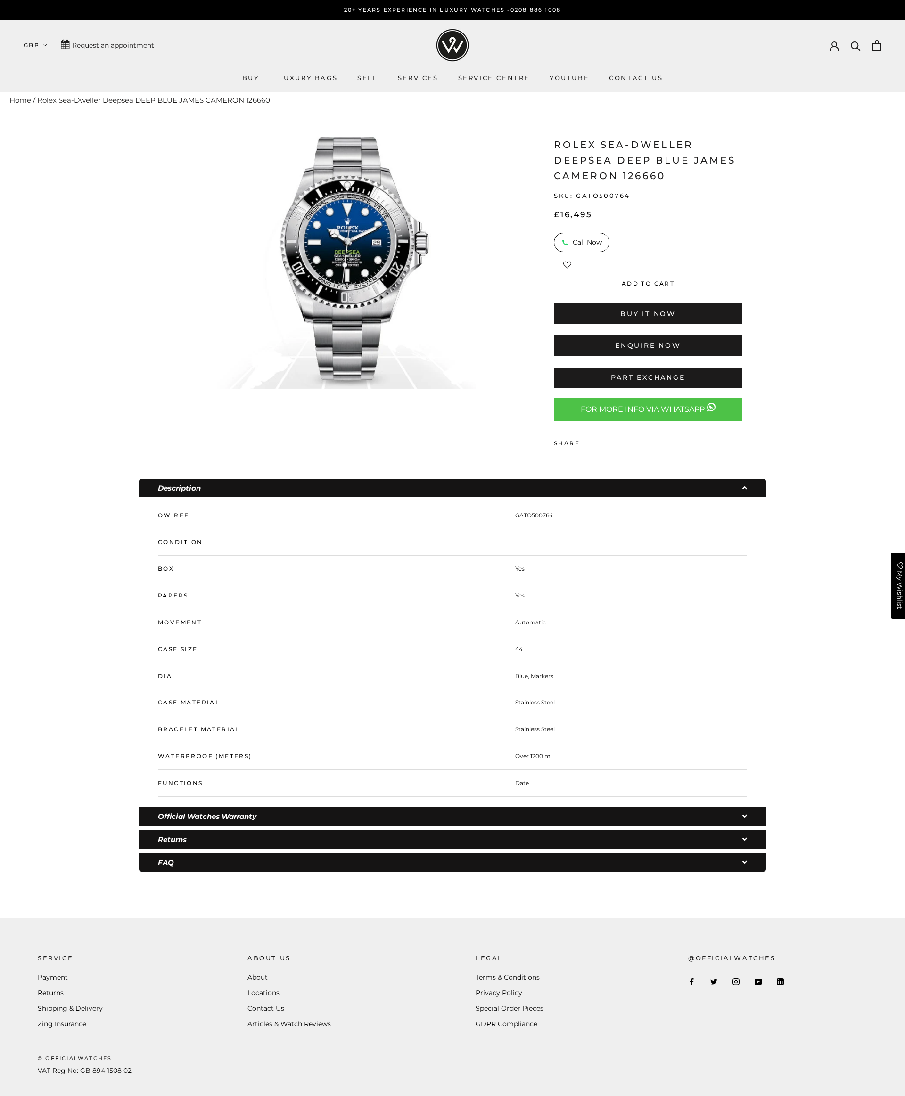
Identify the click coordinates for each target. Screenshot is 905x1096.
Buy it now (648, 314)
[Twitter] (601, 441)
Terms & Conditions (508, 977)
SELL (367, 78)
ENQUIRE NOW (648, 345)
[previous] (203, 258)
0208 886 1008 (535, 10)
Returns (51, 993)
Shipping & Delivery (70, 1008)
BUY (250, 78)
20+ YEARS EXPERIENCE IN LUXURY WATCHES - (427, 10)
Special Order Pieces (509, 1008)
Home (20, 100)
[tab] (452, 488)
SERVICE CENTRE (494, 78)
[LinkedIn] (780, 981)
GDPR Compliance (506, 1024)
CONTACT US (636, 78)
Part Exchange (648, 377)
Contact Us (265, 1008)
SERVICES (418, 78)
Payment (53, 977)
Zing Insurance (62, 1024)
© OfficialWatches (75, 1058)
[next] (488, 258)
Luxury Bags (308, 78)
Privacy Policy (499, 993)
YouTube (569, 78)
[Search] (856, 45)
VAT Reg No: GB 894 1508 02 (85, 1070)
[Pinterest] (613, 441)
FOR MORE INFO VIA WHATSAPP (644, 409)
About (257, 977)
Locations (263, 993)
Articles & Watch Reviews (289, 1024)
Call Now (587, 242)
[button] (567, 263)
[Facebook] (589, 441)
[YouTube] (758, 981)
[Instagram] (736, 981)
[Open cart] (876, 45)
